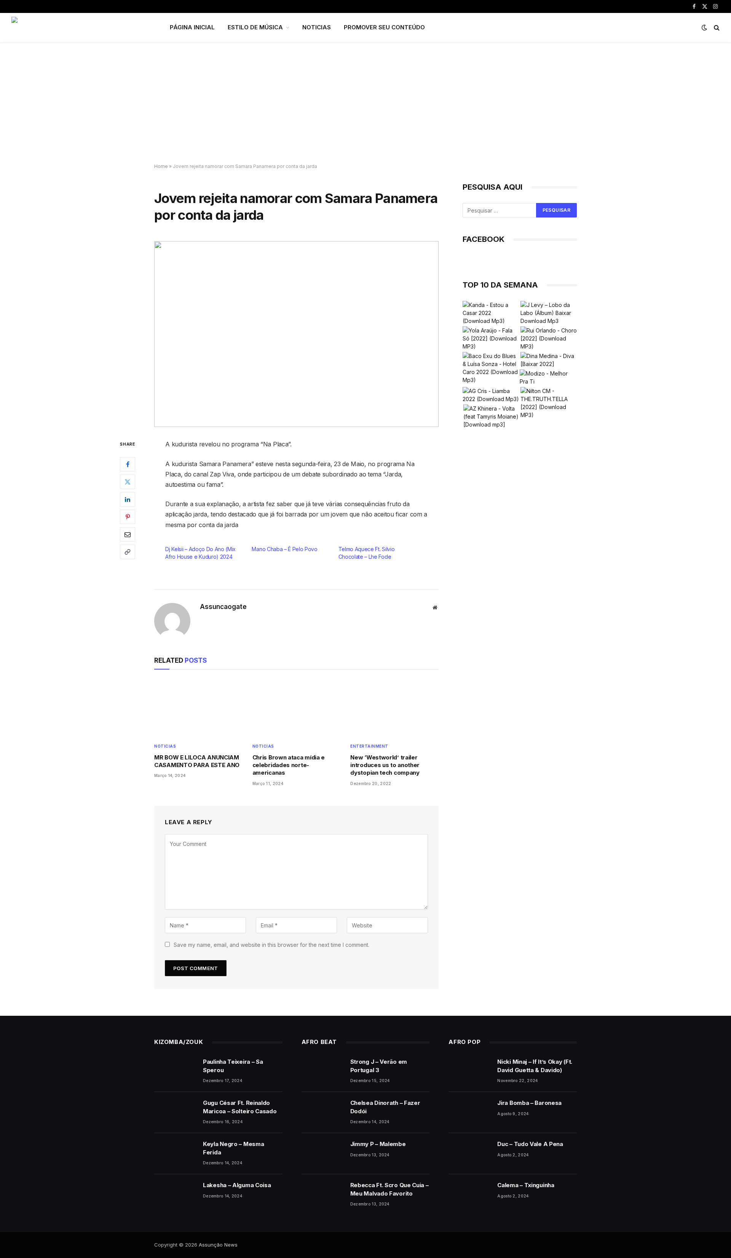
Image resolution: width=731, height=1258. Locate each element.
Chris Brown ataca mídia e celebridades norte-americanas (288, 765)
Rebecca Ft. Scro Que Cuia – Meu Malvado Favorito (389, 1189)
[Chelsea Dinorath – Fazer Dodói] (322, 1112)
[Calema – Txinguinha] (469, 1194)
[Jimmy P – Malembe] (322, 1153)
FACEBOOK (483, 239)
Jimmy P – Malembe (378, 1144)
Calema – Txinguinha (525, 1185)
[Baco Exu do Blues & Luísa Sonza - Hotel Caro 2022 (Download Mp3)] (491, 368)
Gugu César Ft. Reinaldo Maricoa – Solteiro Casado (240, 1106)
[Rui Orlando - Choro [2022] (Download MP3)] (548, 338)
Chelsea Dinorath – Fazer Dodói (385, 1106)
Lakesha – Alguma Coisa (237, 1185)
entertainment (369, 746)
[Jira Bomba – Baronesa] (469, 1112)
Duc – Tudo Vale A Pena (530, 1144)
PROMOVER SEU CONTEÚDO (384, 27)
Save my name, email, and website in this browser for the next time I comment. (271, 945)
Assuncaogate (223, 607)
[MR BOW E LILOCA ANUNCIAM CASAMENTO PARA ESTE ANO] (198, 707)
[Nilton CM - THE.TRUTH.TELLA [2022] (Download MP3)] (548, 403)
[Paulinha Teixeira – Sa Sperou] (175, 1071)
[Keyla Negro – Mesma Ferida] (175, 1153)
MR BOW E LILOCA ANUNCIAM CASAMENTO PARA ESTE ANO (196, 761)
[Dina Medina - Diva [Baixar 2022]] (548, 360)
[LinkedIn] (127, 499)
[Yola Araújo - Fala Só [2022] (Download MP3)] (491, 338)
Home (161, 166)
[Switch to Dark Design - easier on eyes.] (704, 27)
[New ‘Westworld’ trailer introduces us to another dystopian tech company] (394, 707)
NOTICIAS (316, 27)
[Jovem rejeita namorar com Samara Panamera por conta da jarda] (296, 334)
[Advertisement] (365, 103)
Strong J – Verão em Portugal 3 (378, 1065)
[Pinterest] (127, 517)
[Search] (716, 27)
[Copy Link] (127, 552)
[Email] (127, 534)
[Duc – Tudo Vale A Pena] (469, 1153)
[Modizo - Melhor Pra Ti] (548, 377)
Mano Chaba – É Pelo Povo (284, 549)
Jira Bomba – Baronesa (529, 1102)
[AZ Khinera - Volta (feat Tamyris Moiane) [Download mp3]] (491, 416)
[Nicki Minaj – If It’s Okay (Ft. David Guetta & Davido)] (469, 1071)
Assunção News (218, 1245)
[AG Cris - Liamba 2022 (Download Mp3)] (491, 395)
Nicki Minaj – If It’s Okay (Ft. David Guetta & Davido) (534, 1065)
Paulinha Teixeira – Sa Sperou (233, 1065)
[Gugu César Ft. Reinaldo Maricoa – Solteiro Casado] (175, 1112)
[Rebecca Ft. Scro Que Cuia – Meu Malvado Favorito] (322, 1194)
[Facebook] (127, 464)
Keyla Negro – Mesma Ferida (233, 1148)
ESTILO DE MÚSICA (255, 27)
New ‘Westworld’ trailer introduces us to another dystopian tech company (385, 765)
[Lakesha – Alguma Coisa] (175, 1194)
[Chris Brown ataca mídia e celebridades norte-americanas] (296, 707)
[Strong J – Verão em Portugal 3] (322, 1071)
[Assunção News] (80, 27)
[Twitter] (127, 482)
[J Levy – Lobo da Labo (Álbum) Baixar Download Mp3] (548, 313)
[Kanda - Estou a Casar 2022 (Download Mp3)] (491, 313)
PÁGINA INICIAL (192, 27)
